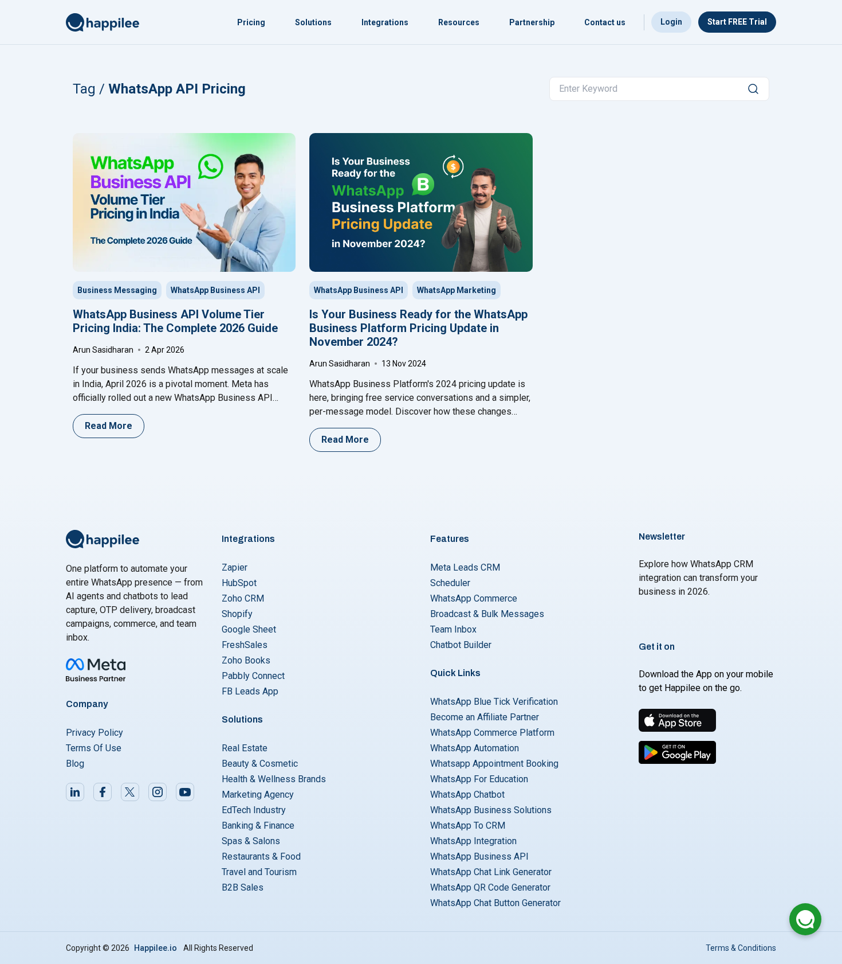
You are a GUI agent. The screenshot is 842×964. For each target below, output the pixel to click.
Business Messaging (117, 290)
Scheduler (450, 582)
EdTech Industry (254, 810)
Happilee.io (155, 948)
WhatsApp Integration (473, 841)
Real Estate (244, 748)
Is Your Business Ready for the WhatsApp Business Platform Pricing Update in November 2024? (418, 328)
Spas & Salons (251, 841)
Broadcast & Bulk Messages (487, 613)
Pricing (251, 22)
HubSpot (239, 582)
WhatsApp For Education (479, 779)
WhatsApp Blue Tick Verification (494, 701)
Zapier (234, 567)
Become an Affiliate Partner (484, 717)
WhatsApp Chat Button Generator (495, 902)
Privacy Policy (94, 732)
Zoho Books (246, 660)
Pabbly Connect (253, 675)
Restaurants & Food (261, 856)
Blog (75, 763)
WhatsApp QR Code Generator (490, 887)
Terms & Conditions (741, 948)
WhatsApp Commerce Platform (492, 732)
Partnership (531, 22)
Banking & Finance (258, 825)
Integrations (384, 22)
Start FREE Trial (737, 21)
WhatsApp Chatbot (467, 794)
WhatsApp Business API (215, 290)
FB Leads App (250, 691)
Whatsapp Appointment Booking (494, 763)
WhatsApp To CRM (467, 825)
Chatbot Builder (460, 644)
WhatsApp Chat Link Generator (491, 872)
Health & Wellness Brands (274, 779)
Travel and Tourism (259, 872)
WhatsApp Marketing (456, 290)
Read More (108, 425)
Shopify (237, 613)
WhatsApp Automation (474, 748)
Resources (458, 22)
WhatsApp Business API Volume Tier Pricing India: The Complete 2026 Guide (175, 321)
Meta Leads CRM (465, 567)
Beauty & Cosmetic (260, 763)
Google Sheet (249, 629)
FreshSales (244, 644)
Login (671, 21)
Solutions (313, 22)
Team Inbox (453, 629)
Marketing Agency (258, 794)
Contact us (604, 22)
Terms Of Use (93, 748)
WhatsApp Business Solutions (491, 810)
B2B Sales (242, 887)
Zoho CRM (243, 598)
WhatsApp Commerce (473, 598)
